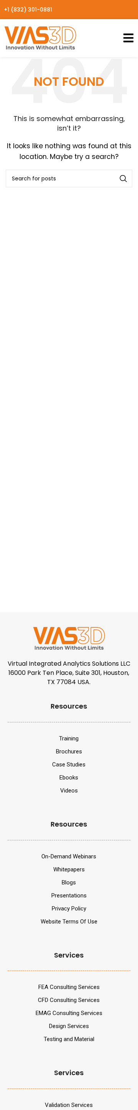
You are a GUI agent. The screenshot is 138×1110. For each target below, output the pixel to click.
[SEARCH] (123, 178)
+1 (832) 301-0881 (28, 9)
